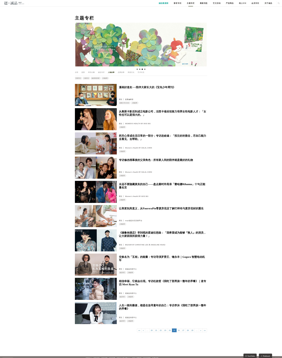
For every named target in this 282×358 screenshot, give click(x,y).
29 (192, 330)
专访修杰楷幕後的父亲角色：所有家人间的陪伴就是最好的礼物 (156, 160)
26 (179, 330)
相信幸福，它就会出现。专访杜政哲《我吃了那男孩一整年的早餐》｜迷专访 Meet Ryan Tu (162, 283)
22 (161, 330)
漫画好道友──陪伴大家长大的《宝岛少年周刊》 (147, 87)
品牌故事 (121, 72)
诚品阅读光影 (95, 78)
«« (139, 330)
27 (183, 330)
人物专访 (86, 78)
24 (170, 330)
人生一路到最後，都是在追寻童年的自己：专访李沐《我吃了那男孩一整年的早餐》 (162, 307)
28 (188, 330)
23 (165, 330)
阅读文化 (131, 72)
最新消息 (204, 3)
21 (156, 330)
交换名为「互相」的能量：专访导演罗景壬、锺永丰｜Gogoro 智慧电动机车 (162, 258)
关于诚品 (268, 3)
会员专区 (255, 3)
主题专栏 (191, 3)
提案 (83, 72)
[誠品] (14, 3)
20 (152, 330)
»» (205, 330)
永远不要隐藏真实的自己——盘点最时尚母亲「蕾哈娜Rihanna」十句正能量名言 (162, 186)
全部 (76, 72)
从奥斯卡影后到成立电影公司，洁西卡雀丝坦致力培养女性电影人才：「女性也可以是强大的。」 (162, 113)
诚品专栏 (101, 72)
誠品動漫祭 (164, 3)
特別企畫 (91, 72)
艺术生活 (141, 72)
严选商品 (230, 3)
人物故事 (111, 72)
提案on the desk (124, 103)
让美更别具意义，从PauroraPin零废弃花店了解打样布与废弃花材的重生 (161, 208)
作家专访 (78, 78)
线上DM (242, 3)
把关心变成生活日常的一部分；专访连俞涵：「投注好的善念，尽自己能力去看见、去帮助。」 (162, 137)
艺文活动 (217, 3)
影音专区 (178, 3)
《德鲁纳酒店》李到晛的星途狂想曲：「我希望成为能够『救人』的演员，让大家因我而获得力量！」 (162, 234)
